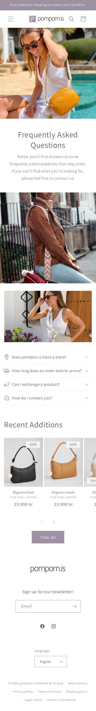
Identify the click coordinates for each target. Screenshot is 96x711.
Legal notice (33, 700)
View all (48, 537)
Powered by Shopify (49, 683)
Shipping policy (77, 691)
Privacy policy (23, 691)
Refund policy (77, 683)
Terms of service (49, 691)
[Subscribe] (75, 606)
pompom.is (27, 683)
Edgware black (23, 492)
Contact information (61, 700)
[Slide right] (54, 522)
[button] (11, 19)
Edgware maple (63, 492)
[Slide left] (42, 522)
